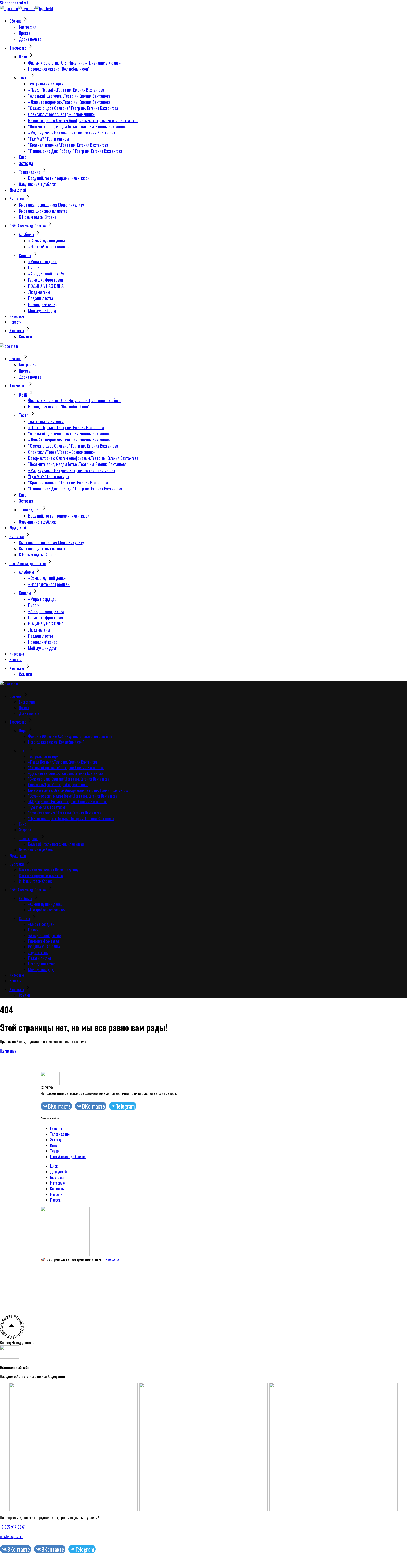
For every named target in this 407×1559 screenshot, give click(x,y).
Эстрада (56, 1139)
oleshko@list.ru (11, 1536)
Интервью (57, 1183)
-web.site (111, 1259)
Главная (56, 1128)
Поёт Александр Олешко (68, 1156)
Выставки (57, 1177)
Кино (53, 1145)
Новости (56, 1194)
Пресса (55, 1200)
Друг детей (58, 1171)
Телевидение (60, 1134)
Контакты (57, 1188)
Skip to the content (14, 3)
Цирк (54, 1166)
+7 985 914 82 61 (12, 1527)
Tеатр (54, 1151)
